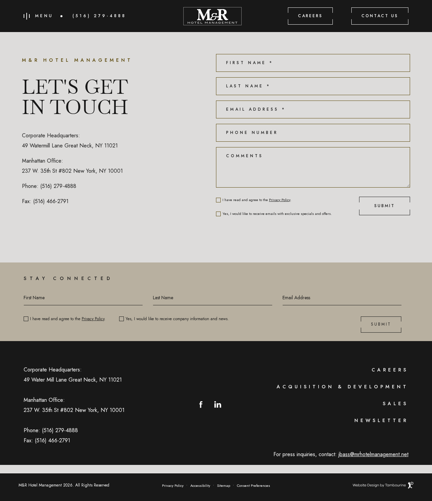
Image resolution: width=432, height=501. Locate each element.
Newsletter (381, 420)
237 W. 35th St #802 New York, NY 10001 (72, 171)
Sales (395, 403)
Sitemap (223, 485)
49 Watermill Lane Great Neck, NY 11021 (70, 145)
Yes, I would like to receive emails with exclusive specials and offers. (277, 214)
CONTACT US (379, 16)
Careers (390, 369)
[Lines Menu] (27, 16)
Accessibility (200, 485)
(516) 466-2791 (51, 201)
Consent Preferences (253, 485)
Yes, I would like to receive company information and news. (177, 318)
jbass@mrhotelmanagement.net (373, 454)
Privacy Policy (279, 199)
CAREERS (310, 16)
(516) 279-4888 (99, 16)
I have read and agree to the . (256, 200)
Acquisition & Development (342, 386)
